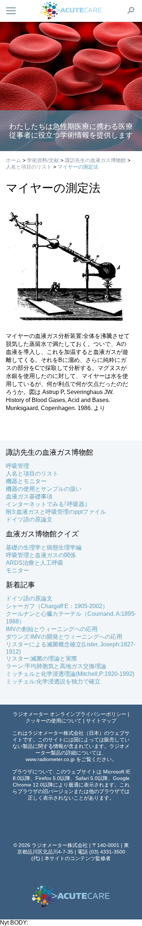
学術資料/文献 (43, 160)
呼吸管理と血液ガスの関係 (41, 555)
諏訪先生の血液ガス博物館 (95, 160)
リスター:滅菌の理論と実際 (41, 658)
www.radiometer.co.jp (50, 759)
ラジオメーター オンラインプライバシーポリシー (69, 714)
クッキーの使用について (53, 721)
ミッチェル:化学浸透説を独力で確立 (53, 681)
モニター (17, 570)
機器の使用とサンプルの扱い (44, 489)
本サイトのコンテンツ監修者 (77, 858)
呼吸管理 (17, 466)
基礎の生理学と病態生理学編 (44, 547)
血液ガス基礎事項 (29, 496)
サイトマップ (101, 721)
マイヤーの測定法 (78, 167)
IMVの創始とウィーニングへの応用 (52, 629)
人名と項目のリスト (29, 167)
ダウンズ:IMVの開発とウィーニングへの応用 (64, 637)
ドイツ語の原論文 (29, 519)
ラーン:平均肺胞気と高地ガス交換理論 (56, 666)
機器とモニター (26, 481)
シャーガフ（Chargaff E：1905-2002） (57, 606)
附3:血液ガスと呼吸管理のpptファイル (56, 512)
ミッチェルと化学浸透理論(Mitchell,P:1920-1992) (70, 674)
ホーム (13, 160)
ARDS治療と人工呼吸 (34, 563)
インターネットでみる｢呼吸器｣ (46, 504)
